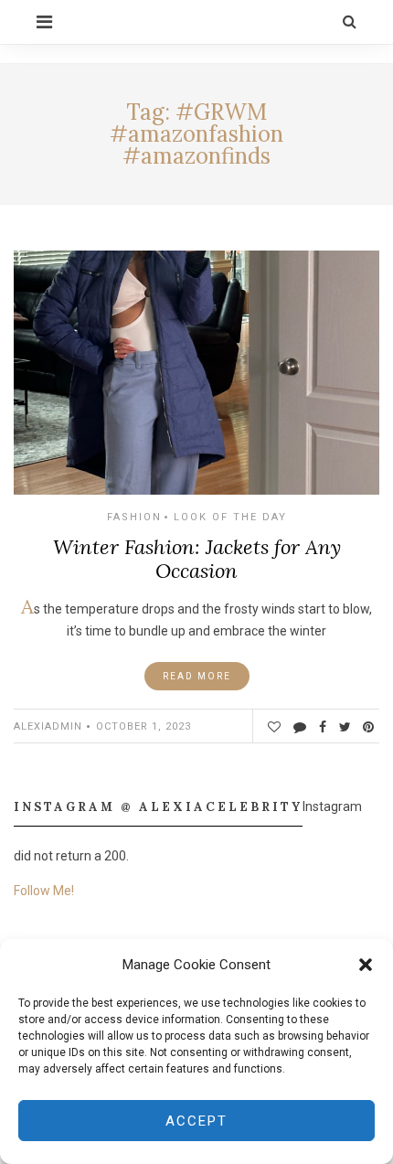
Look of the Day (230, 517)
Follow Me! (44, 890)
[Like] (273, 727)
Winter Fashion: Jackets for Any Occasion (197, 558)
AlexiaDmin (48, 726)
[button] (365, 965)
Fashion (134, 517)
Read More (197, 676)
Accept (196, 1121)
